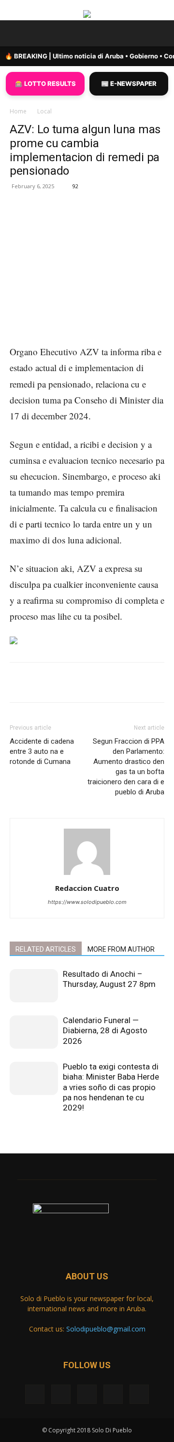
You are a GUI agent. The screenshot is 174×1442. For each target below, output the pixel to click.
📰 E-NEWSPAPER (129, 83)
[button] (16, 33)
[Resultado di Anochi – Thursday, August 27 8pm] (34, 985)
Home (18, 111)
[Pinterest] (94, 221)
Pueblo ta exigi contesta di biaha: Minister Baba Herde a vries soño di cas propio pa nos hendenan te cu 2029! (111, 1087)
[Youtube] (139, 1394)
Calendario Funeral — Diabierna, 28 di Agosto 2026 (105, 1030)
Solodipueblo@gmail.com (105, 1328)
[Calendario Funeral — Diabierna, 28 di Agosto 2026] (34, 1032)
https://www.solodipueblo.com (87, 902)
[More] (139, 221)
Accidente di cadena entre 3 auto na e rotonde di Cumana (42, 751)
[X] (72, 221)
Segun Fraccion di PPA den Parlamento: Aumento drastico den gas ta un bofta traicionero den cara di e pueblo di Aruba (125, 766)
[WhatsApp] (116, 221)
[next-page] (17, 1130)
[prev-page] (12, 1130)
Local (44, 111)
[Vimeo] (87, 1394)
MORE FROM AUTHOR (121, 949)
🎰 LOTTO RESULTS (45, 83)
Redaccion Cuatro (87, 888)
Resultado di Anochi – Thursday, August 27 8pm (109, 979)
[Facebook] (49, 221)
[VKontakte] (113, 1394)
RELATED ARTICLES (45, 949)
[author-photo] (87, 875)
